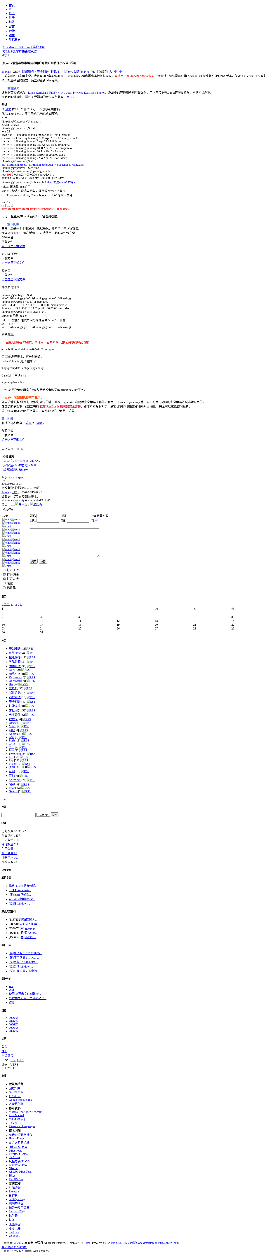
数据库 (13, 719)
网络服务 (28, 71)
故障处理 (15, 661)
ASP (11, 737)
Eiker (87, 1242)
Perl (11, 757)
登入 (4, 1046)
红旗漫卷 (15, 1188)
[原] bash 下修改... (20, 894)
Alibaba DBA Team (20, 1171)
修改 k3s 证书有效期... (23, 885)
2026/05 (13, 1027)
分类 (3, 640)
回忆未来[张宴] (18, 1147)
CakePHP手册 (17, 1119)
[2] (22, 449)
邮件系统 (15, 692)
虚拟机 (13, 688)
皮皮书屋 (15, 1228)
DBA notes (15, 1150)
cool (11, 989)
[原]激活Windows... (21, 966)
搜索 (3, 806)
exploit (20, 477)
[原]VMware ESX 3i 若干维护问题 (23, 47)
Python (13, 763)
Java (11, 750)
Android (14, 733)
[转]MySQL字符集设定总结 (19, 51)
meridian (14, 1232)
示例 (12, 771)
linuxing (6, 71)
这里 (8, 109)
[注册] (94, 520)
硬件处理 (15, 666)
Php (11, 760)
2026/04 (13, 1031)
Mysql (12, 726)
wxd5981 (14, 1235)
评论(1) (55, 71)
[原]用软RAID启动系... (23, 962)
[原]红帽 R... (29, 919)
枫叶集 (13, 1215)
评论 (21, 1060)
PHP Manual (16, 1115)
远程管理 (15, 697)
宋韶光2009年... (29, 924)
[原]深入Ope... (28, 932)
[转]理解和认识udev (15, 469)
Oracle (13, 722)
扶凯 (12, 1220)
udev (11, 477)
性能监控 (15, 706)
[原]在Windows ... (20, 903)
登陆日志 (15, 1096)
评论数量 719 (9, 844)
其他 (12, 775)
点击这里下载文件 (13, 246)
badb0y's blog (17, 1199)
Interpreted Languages (22, 1126)
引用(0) (67, 71)
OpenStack (15, 680)
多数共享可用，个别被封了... (27, 998)
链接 (3, 1075)
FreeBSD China (18, 1153)
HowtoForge (16, 1138)
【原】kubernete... (20, 890)
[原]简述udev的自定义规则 (19, 465)
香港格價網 (16, 1104)
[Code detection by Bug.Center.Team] (156, 1242)
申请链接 (7, 1055)
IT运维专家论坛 (19, 1142)
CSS (11, 747)
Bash (12, 740)
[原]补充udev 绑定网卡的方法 (21, 461)
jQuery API (15, 1122)
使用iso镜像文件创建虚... (25, 993)
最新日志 (6, 877)
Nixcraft (13, 1168)
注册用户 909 (9, 857)
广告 (3, 799)
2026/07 (13, 1021)
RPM (12, 669)
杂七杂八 (15, 780)
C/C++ (13, 743)
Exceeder (14, 1191)
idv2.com (14, 1157)
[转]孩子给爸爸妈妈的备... (25, 953)
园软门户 (15, 1088)
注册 (4, 1051)
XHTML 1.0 (8, 1068)
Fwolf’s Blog (16, 1179)
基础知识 (15, 648)
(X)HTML (15, 767)
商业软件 (15, 714)
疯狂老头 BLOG (19, 1161)
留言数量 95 (9, 853)
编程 (12, 730)
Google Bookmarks (20, 1099)
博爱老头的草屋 (19, 1207)
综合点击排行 (8, 911)
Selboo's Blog (17, 1211)
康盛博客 (15, 1224)
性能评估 (15, 657)
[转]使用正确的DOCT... (24, 957)
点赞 (12, 1002)
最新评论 (6, 978)
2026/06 (13, 1024)
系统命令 (15, 653)
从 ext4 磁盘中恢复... (22, 899)
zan (11, 986)
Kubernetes (15, 677)
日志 (13, 1060)
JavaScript (15, 753)
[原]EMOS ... (28, 937)
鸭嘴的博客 (16, 1203)
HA (11, 684)
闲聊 (12, 784)
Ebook (13, 788)
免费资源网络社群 (20, 1134)
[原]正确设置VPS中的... (24, 971)
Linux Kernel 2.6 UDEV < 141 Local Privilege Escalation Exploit (66, 92)
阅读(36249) (81, 71)
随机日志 (6, 945)
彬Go (12, 1175)
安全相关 (43, 71)
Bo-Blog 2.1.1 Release (120, 1242)
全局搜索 (6, 870)
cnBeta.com (16, 1092)
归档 (3, 1010)
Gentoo (13, 791)
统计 (3, 823)
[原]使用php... (28, 928)
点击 (69, 97)
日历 (3, 596)
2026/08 (13, 1017)
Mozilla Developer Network (25, 1111)
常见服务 (15, 710)
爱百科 (13, 1195)
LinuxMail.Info (18, 1164)
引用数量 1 (8, 848)
